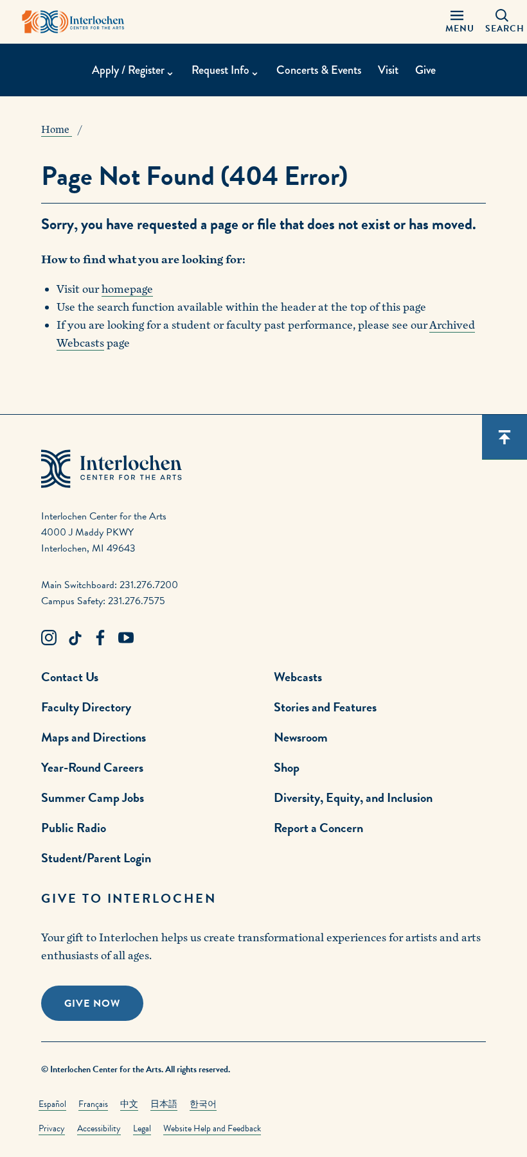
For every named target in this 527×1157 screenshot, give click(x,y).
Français (93, 1104)
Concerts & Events (318, 70)
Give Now (92, 1003)
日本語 (163, 1104)
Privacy (52, 1128)
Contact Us (69, 676)
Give (425, 70)
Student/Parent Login (96, 857)
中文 (129, 1104)
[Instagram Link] (49, 638)
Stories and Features (325, 707)
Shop (286, 767)
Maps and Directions (93, 737)
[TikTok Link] (74, 638)
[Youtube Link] (126, 638)
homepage (127, 289)
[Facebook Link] (100, 638)
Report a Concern (318, 827)
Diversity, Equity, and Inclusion (353, 797)
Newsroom (301, 737)
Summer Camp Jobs (92, 797)
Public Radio (73, 827)
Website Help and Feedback (212, 1128)
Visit (388, 70)
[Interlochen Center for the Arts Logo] (73, 22)
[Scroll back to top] (504, 437)
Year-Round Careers (92, 767)
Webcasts (298, 676)
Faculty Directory (86, 707)
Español (52, 1104)
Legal (142, 1128)
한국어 (203, 1104)
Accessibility (99, 1128)
